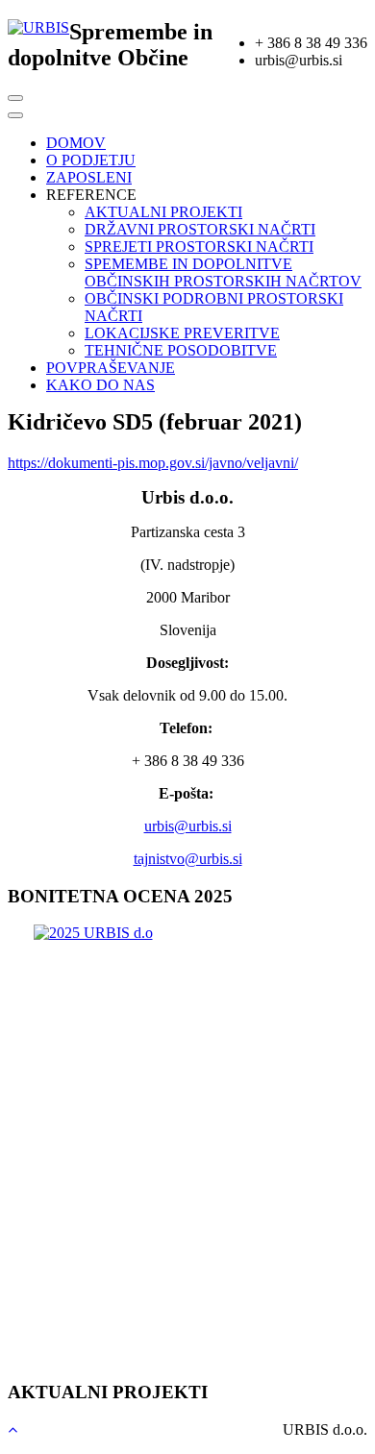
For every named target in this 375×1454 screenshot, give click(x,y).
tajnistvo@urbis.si (188, 858)
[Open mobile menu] (15, 98)
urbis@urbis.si (188, 826)
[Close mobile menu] (15, 115)
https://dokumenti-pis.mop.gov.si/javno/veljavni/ (153, 463)
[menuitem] (76, 143)
